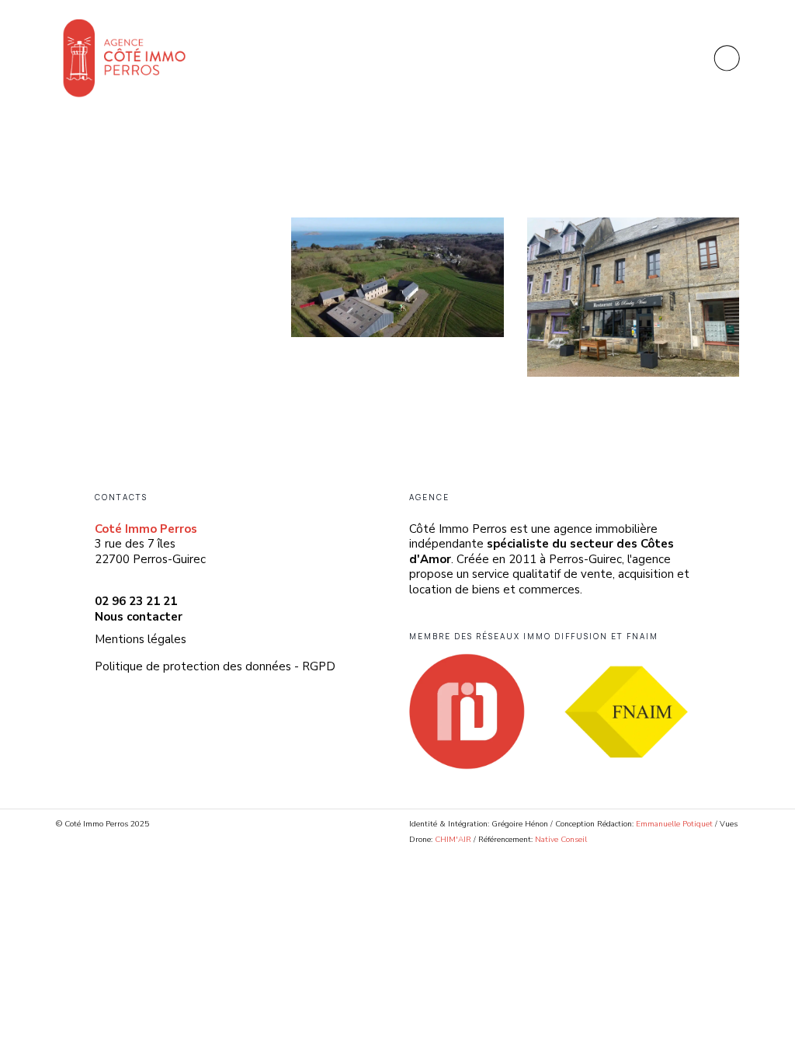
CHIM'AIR (453, 839)
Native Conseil (561, 839)
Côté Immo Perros (150, 204)
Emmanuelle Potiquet (675, 824)
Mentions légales (140, 639)
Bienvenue (95, 222)
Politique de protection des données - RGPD (215, 666)
